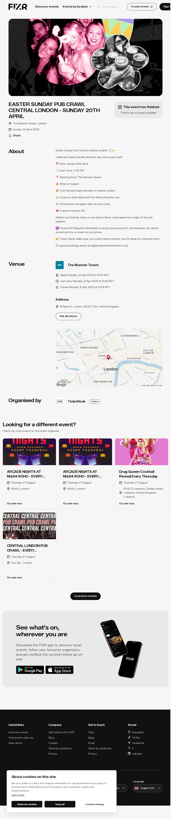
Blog (51, 737)
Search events (110, 6)
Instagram (138, 732)
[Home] (18, 7)
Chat (91, 732)
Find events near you (21, 737)
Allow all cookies (27, 804)
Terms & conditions (60, 748)
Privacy (52, 753)
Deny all (59, 804)
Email (91, 743)
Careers (53, 743)
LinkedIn (137, 753)
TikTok (136, 737)
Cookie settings (94, 804)
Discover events (47, 6)
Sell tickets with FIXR (61, 732)
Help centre (15, 743)
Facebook (138, 743)
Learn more (18, 795)
